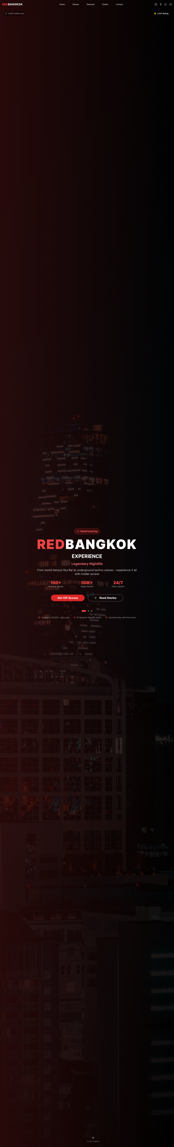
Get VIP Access (68, 598)
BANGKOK (12, 4)
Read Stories (108, 598)
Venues (75, 4)
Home (62, 4)
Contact (119, 4)
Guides (105, 4)
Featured (90, 4)
